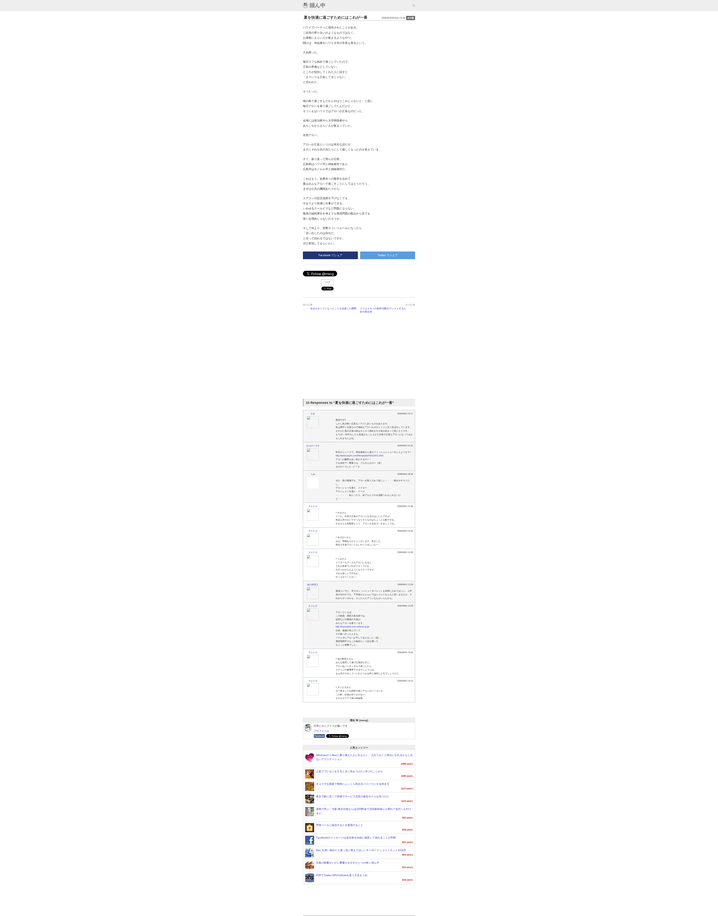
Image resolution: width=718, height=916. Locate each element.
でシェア (330, 255)
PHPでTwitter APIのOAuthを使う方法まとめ (341, 875)
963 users (407, 817)
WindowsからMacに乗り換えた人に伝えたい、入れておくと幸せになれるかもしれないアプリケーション (364, 757)
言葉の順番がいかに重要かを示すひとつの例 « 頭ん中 (347, 862)
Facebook (319, 736)
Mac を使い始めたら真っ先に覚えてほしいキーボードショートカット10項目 (361, 850)
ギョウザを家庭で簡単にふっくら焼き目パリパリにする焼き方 (352, 784)
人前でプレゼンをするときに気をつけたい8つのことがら (349, 771)
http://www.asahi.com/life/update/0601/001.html (359, 455)
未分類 (410, 18)
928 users (407, 829)
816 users (407, 880)
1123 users (407, 788)
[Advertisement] (359, 356)
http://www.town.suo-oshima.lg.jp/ (352, 626)
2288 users (407, 764)
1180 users (407, 776)
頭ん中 (317, 5)
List (327, 282)
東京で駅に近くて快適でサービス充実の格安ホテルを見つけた (352, 796)
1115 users (407, 801)
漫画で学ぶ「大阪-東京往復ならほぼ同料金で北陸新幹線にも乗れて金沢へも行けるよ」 (363, 811)
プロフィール (321, 731)
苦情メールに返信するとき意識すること (339, 825)
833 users (407, 867)
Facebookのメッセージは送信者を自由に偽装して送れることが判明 (356, 837)
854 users (407, 854)
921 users (407, 842)
